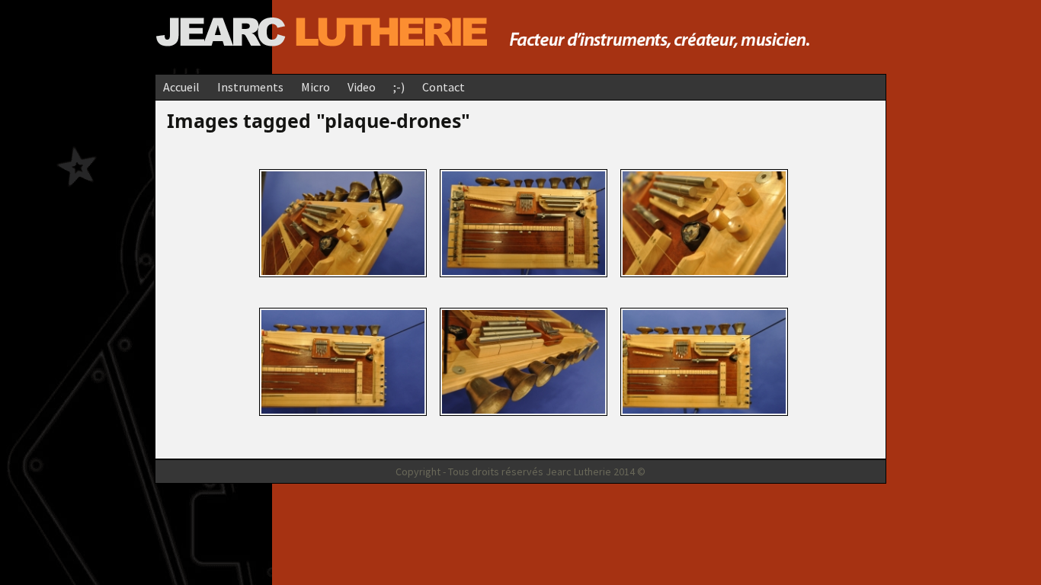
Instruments (250, 86)
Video (362, 86)
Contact (443, 86)
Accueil (181, 86)
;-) (399, 86)
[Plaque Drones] (343, 221)
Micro (315, 86)
